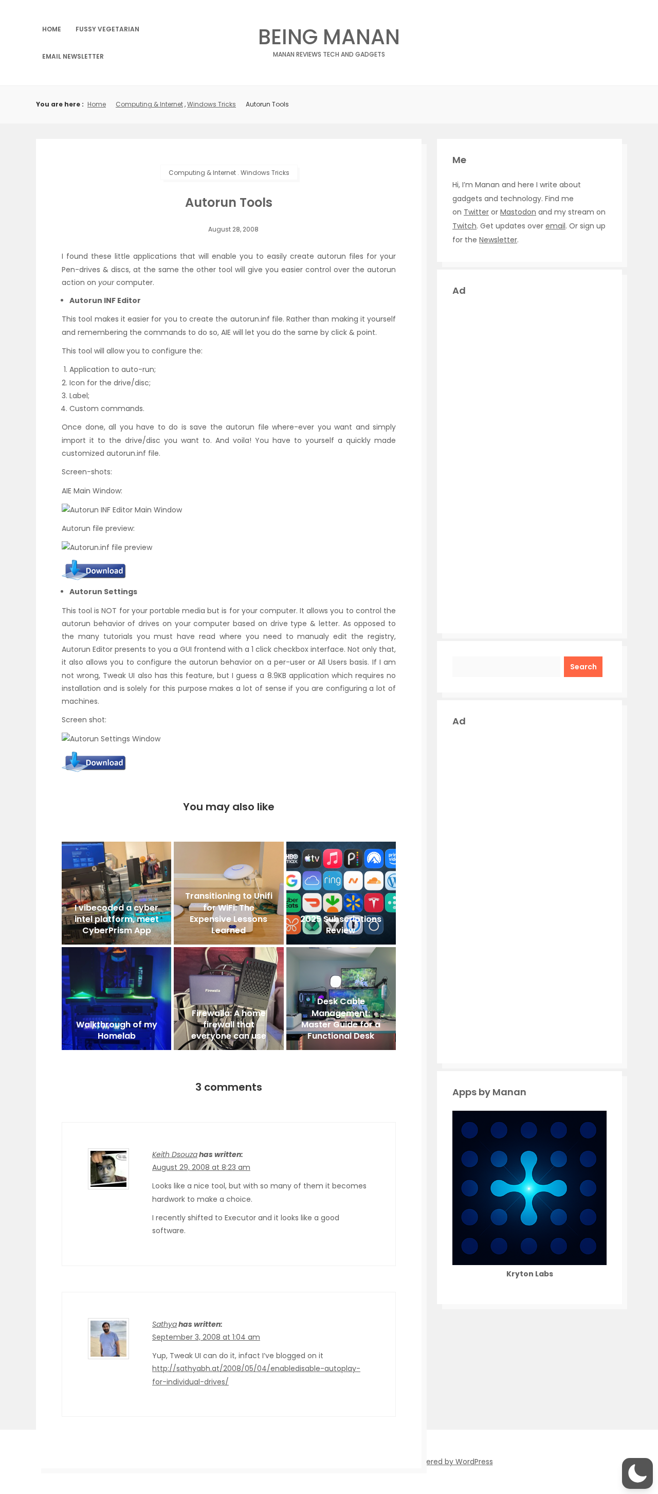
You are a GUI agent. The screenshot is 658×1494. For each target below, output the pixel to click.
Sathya (164, 1324)
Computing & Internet (149, 104)
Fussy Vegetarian (107, 29)
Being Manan (329, 40)
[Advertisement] (529, 463)
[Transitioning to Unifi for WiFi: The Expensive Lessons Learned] (228, 893)
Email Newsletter (73, 56)
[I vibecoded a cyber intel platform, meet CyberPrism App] (116, 893)
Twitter (476, 212)
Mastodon (518, 212)
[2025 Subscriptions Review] (341, 893)
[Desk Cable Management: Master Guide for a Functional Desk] (341, 998)
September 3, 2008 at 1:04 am (206, 1337)
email (555, 226)
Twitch (464, 226)
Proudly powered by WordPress (438, 1461)
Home (51, 29)
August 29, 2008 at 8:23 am (201, 1167)
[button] (637, 1473)
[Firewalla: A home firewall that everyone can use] (228, 998)
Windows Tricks (211, 104)
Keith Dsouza (174, 1154)
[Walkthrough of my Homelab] (116, 998)
